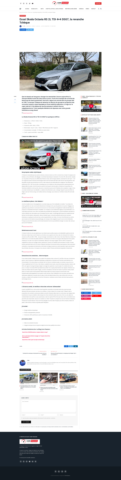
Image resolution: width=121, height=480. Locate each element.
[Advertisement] (60, 41)
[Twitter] (15, 102)
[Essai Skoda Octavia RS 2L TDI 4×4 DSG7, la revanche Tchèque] (60, 71)
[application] (91, 106)
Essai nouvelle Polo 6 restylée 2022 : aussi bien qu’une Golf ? (91, 226)
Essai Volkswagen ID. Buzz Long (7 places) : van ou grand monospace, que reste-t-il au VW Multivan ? (68, 387)
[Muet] (97, 110)
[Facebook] (15, 100)
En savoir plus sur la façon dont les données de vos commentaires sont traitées (57, 426)
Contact (93, 8)
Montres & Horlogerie (71, 8)
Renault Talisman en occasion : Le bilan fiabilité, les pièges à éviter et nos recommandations (95, 173)
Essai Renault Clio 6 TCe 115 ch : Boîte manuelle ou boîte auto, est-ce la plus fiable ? (28, 387)
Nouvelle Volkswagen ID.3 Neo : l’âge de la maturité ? (95, 187)
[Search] (100, 8)
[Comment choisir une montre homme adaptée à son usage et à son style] (84, 260)
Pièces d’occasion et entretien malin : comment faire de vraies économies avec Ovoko (49, 388)
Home (26, 12)
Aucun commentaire (46, 26)
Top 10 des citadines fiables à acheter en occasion (94, 160)
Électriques (62, 383)
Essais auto (34, 8)
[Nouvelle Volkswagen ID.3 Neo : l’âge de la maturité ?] (84, 188)
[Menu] (20, 8)
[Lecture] (82, 110)
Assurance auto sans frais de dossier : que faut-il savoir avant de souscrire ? (95, 166)
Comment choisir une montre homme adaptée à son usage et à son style (95, 260)
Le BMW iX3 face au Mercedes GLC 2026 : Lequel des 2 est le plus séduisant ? (95, 181)
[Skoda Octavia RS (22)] (27, 226)
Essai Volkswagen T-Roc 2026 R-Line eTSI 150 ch (91, 221)
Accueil (27, 8)
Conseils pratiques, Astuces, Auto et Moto (46, 384)
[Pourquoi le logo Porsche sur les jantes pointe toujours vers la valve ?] (84, 267)
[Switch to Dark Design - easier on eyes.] (99, 8)
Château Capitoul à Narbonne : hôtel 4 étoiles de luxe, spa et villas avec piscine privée (95, 274)
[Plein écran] (99, 110)
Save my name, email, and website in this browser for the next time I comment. (39, 418)
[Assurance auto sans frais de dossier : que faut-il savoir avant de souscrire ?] (84, 166)
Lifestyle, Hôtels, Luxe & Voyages (54, 8)
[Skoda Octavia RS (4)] (27, 113)
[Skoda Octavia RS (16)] (27, 282)
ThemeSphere (67, 475)
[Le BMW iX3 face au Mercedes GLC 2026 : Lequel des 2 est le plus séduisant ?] (84, 181)
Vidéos (87, 8)
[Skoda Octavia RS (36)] (27, 251)
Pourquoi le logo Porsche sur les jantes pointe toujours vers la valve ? (95, 267)
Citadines (22, 383)
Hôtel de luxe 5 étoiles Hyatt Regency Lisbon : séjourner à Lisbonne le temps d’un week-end (94, 282)
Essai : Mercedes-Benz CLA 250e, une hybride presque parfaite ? (91, 232)
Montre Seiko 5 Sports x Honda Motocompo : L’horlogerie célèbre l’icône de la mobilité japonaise (95, 129)
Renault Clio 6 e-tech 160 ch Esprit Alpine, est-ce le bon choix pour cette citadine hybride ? (91, 216)
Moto (42, 8)
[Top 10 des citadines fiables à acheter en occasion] (84, 160)
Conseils (81, 8)
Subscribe (98, 3)
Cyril (24, 26)
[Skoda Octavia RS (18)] (27, 197)
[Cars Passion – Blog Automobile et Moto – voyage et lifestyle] (60, 3)
